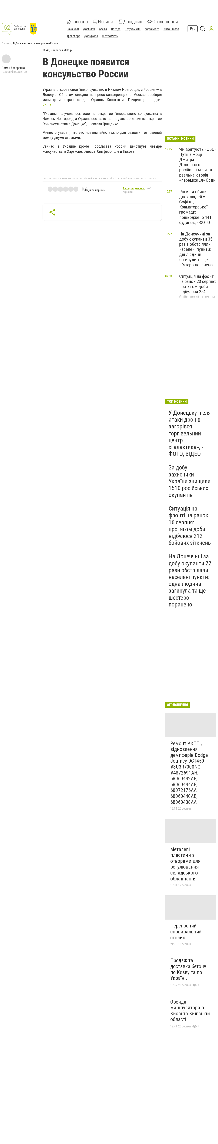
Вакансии (73, 29)
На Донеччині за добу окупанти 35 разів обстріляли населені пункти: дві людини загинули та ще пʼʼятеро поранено (196, 249)
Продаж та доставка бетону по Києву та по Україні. (188, 969)
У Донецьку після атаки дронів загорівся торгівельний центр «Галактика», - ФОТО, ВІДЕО (190, 433)
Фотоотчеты (110, 36)
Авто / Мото (171, 29)
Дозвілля (89, 29)
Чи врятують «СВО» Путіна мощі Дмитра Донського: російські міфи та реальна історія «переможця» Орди (197, 165)
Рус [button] (192, 29)
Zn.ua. (47, 105)
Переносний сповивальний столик (186, 931)
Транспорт (73, 36)
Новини (105, 22)
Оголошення (165, 22)
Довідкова (91, 36)
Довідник (132, 22)
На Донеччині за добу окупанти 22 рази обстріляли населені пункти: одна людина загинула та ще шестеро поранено (190, 580)
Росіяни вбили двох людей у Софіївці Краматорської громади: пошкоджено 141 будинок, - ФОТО (195, 207)
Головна (80, 22)
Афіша (103, 29)
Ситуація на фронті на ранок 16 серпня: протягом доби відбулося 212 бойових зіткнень (190, 525)
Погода (115, 29)
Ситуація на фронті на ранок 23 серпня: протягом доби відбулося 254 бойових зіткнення (197, 287)
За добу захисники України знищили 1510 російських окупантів (190, 481)
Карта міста (152, 29)
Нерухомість (133, 29)
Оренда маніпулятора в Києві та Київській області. (190, 1011)
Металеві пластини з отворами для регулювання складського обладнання (185, 864)
